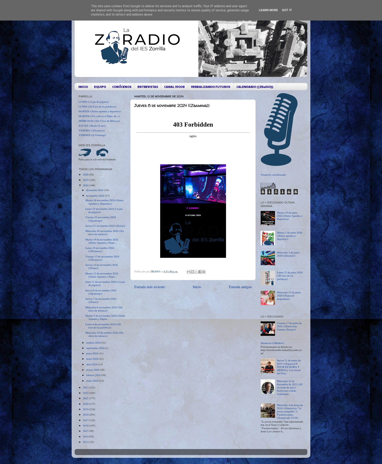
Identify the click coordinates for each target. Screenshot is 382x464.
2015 (86, 431)
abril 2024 (92, 364)
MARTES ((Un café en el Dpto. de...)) (99, 116)
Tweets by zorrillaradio (273, 174)
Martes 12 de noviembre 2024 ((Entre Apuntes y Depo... (101, 275)
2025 (86, 180)
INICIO (83, 87)
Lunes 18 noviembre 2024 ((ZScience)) (99, 249)
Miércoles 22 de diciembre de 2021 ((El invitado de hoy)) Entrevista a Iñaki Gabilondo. (289, 387)
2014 (86, 436)
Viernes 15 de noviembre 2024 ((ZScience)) (102, 258)
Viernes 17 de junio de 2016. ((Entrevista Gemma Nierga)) (289, 326)
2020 (86, 404)
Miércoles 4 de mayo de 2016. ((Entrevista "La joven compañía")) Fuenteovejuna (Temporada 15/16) (290, 411)
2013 (86, 442)
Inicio (197, 286)
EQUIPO (100, 87)
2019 (86, 409)
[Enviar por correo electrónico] (189, 272)
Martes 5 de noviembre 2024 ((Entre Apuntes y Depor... (105, 317)
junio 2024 (92, 353)
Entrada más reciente (149, 286)
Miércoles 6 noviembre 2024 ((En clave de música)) (104, 308)
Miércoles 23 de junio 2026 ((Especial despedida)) (289, 295)
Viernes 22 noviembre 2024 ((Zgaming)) (100, 218)
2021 (86, 398)
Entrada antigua (240, 286)
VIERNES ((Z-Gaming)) (92, 135)
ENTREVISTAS (147, 87)
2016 (86, 425)
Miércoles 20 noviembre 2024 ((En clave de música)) (104, 232)
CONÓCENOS (121, 87)
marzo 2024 (93, 369)
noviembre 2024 (95, 195)
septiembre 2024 (95, 348)
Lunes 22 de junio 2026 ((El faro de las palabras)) (290, 276)
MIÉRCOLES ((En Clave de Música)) (99, 121)
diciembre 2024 (95, 190)
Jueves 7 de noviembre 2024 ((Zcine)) (100, 300)
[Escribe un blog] (192, 272)
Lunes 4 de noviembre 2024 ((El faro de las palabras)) (103, 325)
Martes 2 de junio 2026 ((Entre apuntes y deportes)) (289, 236)
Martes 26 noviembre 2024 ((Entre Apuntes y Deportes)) (104, 201)
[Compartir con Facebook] (200, 272)
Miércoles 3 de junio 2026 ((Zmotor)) (288, 254)
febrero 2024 (93, 375)
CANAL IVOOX (174, 87)
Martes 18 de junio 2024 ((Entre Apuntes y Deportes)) (290, 216)
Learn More (268, 10)
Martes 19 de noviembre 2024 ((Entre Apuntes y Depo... (101, 241)
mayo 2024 (92, 359)
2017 (86, 420)
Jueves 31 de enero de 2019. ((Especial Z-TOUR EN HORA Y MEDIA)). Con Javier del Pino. (289, 367)
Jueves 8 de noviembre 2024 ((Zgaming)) (100, 292)
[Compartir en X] (196, 272)
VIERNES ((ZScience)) (92, 130)
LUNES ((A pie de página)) (94, 101)
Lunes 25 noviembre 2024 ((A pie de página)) (104, 210)
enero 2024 (92, 380)
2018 (86, 414)
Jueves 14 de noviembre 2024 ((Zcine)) (101, 266)
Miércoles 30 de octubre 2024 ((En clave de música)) (104, 334)
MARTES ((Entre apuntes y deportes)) (100, 111)
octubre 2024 (93, 342)
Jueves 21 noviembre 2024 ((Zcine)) (105, 226)
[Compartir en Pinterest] (204, 272)
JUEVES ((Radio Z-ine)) (92, 125)
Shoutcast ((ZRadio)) (272, 343)
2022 (86, 393)
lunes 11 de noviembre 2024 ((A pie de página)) (105, 283)
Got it (287, 10)
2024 (86, 185)
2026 (86, 174)
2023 (86, 387)
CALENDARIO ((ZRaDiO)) (254, 87)
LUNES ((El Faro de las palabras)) (98, 106)
